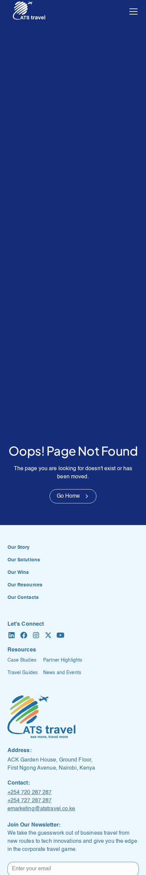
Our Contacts (23, 597)
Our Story (18, 547)
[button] (132, 11)
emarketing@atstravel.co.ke (41, 809)
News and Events (62, 672)
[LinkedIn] (11, 635)
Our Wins (18, 572)
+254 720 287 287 (29, 792)
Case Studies (21, 660)
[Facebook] (24, 635)
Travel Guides (22, 672)
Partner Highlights (62, 660)
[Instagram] (36, 635)
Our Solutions (23, 560)
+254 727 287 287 (29, 801)
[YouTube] (60, 635)
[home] (29, 11)
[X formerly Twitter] (48, 635)
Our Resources (25, 585)
